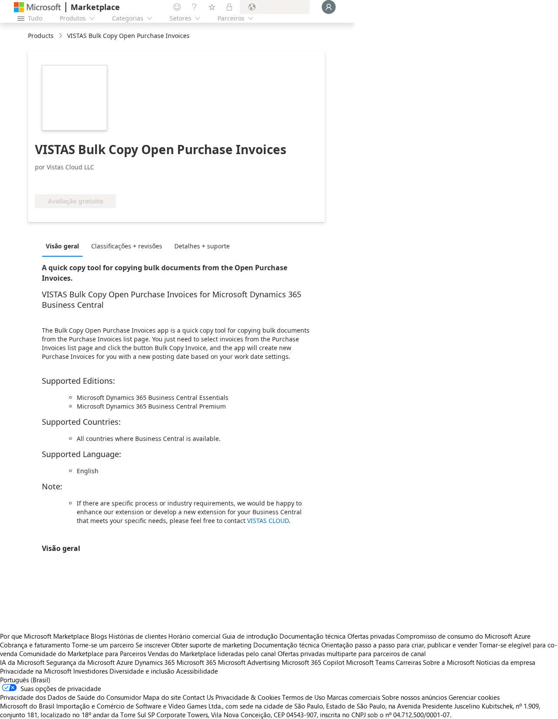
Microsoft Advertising (249, 662)
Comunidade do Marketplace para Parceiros (82, 653)
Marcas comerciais (353, 697)
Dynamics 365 (155, 662)
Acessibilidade (197, 671)
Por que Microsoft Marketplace (44, 636)
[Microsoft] (37, 7)
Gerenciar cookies (474, 697)
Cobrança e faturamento (35, 644)
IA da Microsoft (22, 662)
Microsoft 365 (196, 662)
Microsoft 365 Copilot (313, 662)
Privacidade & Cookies (247, 697)
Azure (124, 662)
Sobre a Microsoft (448, 662)
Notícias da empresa (505, 662)
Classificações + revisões (126, 246)
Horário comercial (194, 636)
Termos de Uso (303, 697)
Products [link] (41, 35)
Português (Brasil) (25, 679)
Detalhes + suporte (202, 246)
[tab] (64, 245)
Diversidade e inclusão (141, 671)
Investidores (90, 671)
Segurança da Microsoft (80, 662)
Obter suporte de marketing (211, 644)
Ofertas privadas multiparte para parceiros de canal (352, 653)
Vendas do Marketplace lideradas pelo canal (212, 653)
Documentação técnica (312, 636)
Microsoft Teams (370, 662)
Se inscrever (153, 644)
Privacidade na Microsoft (35, 671)
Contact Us (198, 697)
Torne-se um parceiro (103, 644)
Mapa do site (162, 697)
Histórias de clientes (138, 636)
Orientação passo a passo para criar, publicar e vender (399, 644)
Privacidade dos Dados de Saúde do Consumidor (70, 697)
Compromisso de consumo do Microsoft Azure (463, 636)
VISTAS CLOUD (268, 520)
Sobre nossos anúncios (414, 697)
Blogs (99, 636)
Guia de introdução (250, 636)
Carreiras (408, 662)
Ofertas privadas (371, 636)
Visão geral (62, 246)
